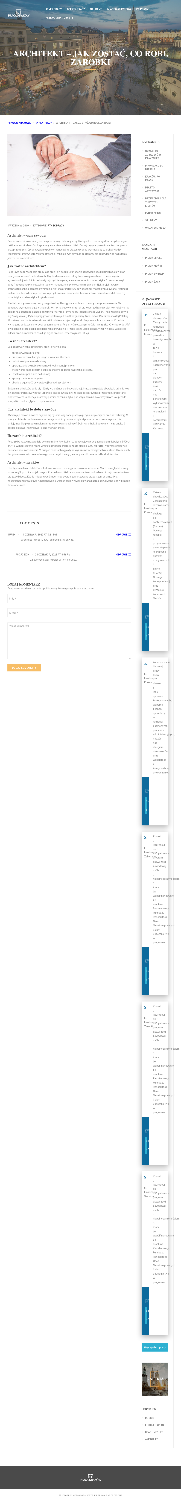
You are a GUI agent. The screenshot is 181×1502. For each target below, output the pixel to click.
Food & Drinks (154, 1425)
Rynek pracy (53, 9)
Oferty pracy (76, 9)
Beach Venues (154, 1432)
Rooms (149, 1418)
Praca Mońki (153, 265)
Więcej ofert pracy (155, 1347)
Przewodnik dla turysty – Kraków (155, 202)
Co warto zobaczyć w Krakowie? (153, 155)
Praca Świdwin (155, 273)
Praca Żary (152, 281)
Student (96, 9)
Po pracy (142, 9)
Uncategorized (155, 227)
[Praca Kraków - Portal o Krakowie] (25, 13)
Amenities (151, 1439)
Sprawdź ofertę (146, 461)
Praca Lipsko (153, 258)
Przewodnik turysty (59, 17)
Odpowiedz (123, 534)
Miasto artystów (119, 9)
